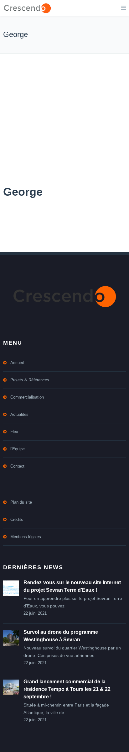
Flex (14, 431)
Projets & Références (29, 380)
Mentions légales (25, 536)
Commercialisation (27, 397)
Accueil (17, 362)
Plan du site (21, 502)
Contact (17, 466)
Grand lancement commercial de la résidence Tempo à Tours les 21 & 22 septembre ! (67, 689)
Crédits (16, 519)
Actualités (19, 414)
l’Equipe (17, 449)
